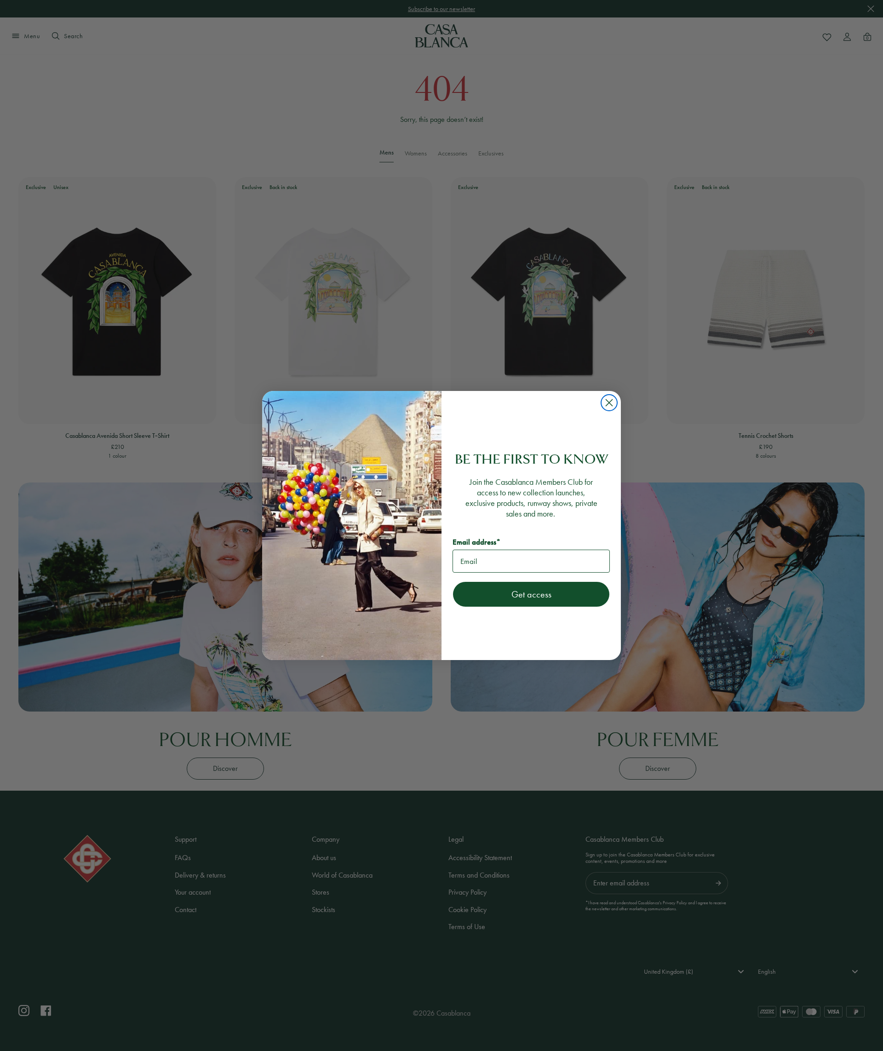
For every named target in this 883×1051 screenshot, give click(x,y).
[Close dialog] (609, 403)
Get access (531, 594)
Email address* (476, 542)
